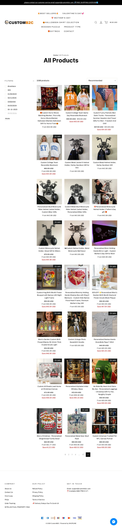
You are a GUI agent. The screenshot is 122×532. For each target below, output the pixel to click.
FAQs (7, 500)
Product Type (72, 27)
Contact (69, 31)
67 (83, 454)
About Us (8, 489)
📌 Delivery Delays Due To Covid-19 (45, 503)
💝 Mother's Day (61, 18)
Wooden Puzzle (50, 27)
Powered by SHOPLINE (68, 523)
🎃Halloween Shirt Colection (61, 22)
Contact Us (9, 492)
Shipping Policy (38, 496)
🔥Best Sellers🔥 (48, 13)
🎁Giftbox (54, 31)
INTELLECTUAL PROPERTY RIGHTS (18, 507)
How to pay (9, 496)
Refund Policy (37, 489)
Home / (56, 55)
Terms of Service (38, 500)
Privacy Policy (37, 492)
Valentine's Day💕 (73, 13)
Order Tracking (10, 503)
